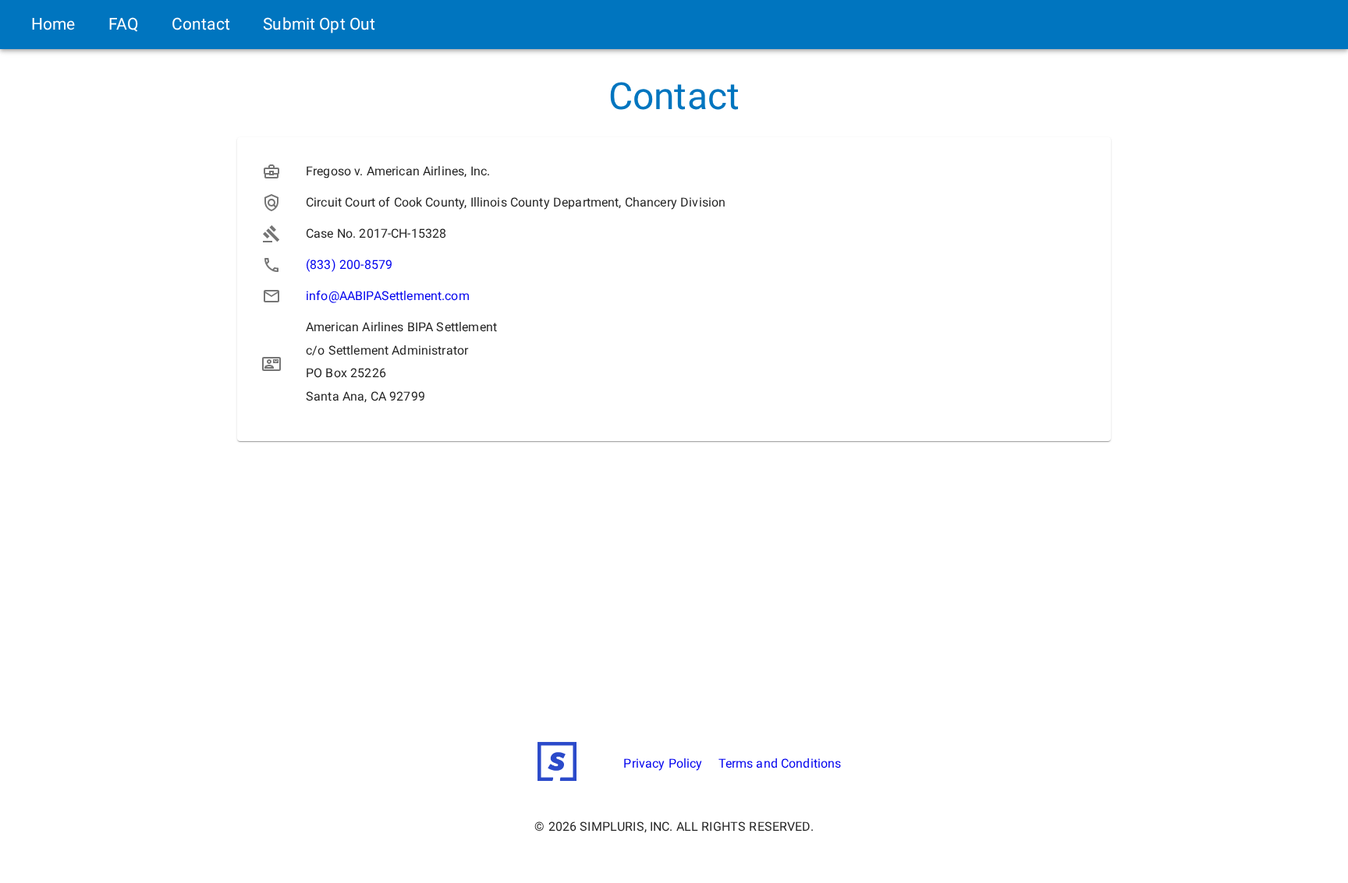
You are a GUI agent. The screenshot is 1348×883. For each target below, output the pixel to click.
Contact (201, 24)
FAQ (123, 24)
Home (53, 24)
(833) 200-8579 (349, 264)
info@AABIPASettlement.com (388, 295)
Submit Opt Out (319, 24)
